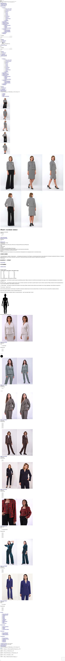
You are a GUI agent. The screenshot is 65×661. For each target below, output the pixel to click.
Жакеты (3, 615)
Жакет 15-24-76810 (3, 456)
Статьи (3, 628)
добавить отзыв (3, 266)
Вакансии (4, 639)
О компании (2, 636)
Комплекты (4, 623)
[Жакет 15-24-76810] (17, 455)
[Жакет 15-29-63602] (17, 488)
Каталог (1, 612)
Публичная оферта (5, 629)
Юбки (3, 622)
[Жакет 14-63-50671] (17, 599)
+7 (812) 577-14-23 (3, 4)
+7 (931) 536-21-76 (3, 55)
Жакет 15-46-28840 (3, 342)
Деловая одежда (5, 614)
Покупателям (2, 624)
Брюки (3, 617)
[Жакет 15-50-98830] (17, 418)
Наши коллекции (5, 626)
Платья (3, 618)
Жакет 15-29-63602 (3, 489)
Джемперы (4, 619)
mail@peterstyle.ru (3, 3)
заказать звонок (3, 5)
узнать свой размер (3, 237)
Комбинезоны (4, 621)
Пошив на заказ (5, 633)
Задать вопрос (2, 262)
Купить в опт (2, 241)
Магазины (4, 640)
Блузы (3, 616)
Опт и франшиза (5, 632)
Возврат (3, 627)
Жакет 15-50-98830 (3, 419)
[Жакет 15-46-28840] (17, 341)
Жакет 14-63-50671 (3, 600)
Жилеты (3, 620)
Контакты (4, 641)
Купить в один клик (3, 238)
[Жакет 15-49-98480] (17, 565)
